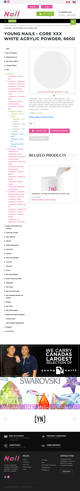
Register (33, 7)
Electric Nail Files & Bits (14, 278)
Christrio (9, 253)
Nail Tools (9, 306)
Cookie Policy (46, 467)
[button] (50, 96)
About (25, 459)
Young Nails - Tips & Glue (16, 191)
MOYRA (8, 241)
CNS (7, 69)
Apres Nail (9, 249)
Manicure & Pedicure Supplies (15, 314)
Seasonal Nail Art (11, 57)
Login (47, 7)
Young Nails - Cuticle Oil (16, 196)
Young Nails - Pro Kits (15, 154)
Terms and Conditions (49, 465)
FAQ (24, 469)
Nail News (26, 462)
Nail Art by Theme (12, 61)
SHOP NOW (39, 363)
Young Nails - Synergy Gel (16, 81)
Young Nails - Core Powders (62, 25)
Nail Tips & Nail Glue (12, 291)
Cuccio (8, 270)
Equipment (9, 282)
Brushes (8, 302)
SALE (7, 48)
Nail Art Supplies (11, 53)
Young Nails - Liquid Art (16, 201)
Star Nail (9, 266)
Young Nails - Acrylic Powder (43, 25)
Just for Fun (10, 331)
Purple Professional (12, 245)
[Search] (73, 22)
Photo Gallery (27, 467)
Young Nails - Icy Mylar (15, 211)
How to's (26, 464)
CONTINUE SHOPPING (60, 131)
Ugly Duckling (10, 237)
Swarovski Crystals (12, 232)
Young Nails (13, 25)
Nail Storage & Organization (15, 323)
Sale (43, 462)
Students (9, 327)
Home (6, 25)
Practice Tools (10, 318)
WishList (52, 189)
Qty (30, 123)
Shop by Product (11, 65)
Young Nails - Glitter (14, 199)
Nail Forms (9, 287)
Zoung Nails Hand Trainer (16, 194)
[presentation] (69, 155)
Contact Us (45, 470)
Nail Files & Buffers (12, 274)
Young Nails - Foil (14, 219)
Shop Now (12, 21)
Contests (44, 460)
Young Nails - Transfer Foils (17, 209)
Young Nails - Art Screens (16, 221)
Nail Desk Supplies (12, 310)
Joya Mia (9, 262)
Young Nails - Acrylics (25, 25)
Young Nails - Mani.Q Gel (16, 84)
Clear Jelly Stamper (12, 257)
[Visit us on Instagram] (8, 477)
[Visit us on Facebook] (5, 477)
